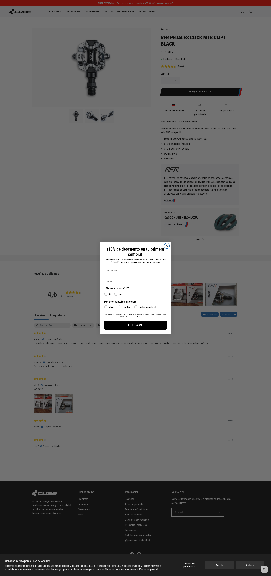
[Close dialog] (167, 246)
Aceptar (220, 565)
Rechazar (250, 565)
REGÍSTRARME (135, 325)
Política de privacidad (149, 569)
